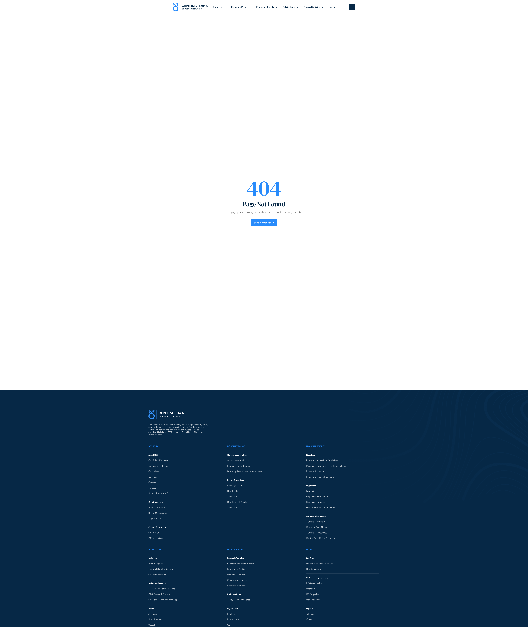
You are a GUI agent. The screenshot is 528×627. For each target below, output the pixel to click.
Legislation (311, 491)
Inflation (231, 613)
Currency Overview (315, 521)
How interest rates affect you (319, 563)
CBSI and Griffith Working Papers (164, 599)
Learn (309, 549)
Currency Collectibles (316, 532)
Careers (152, 482)
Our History (154, 476)
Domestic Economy (236, 585)
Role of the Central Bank (160, 493)
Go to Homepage (262, 222)
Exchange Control (235, 485)
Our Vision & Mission (158, 465)
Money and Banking (236, 569)
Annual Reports (155, 563)
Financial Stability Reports (160, 569)
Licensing (310, 588)
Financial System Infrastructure (321, 476)
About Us (153, 446)
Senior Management (157, 513)
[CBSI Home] (190, 7)
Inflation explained (314, 583)
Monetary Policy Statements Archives (244, 471)
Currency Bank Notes (316, 527)
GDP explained (313, 594)
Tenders (152, 487)
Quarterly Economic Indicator (241, 563)
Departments (154, 518)
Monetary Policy (236, 446)
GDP (229, 624)
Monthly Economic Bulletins (161, 588)
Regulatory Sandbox (315, 502)
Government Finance (237, 580)
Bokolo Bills (232, 491)
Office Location (155, 538)
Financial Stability (315, 446)
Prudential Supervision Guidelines (322, 460)
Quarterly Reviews (157, 574)
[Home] (167, 414)
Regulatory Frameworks (317, 496)
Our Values (153, 471)
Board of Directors (157, 507)
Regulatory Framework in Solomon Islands (326, 465)
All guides (310, 613)
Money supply (313, 599)
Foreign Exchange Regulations (320, 507)
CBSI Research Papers (159, 594)
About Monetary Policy (238, 460)
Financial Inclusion (315, 471)
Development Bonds (237, 502)
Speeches (153, 624)
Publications (155, 549)
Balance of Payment (236, 574)
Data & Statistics (235, 549)
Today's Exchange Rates (238, 599)
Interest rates (233, 619)
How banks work (314, 569)
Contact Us (153, 532)
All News (152, 613)
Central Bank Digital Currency (320, 538)
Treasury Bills (233, 496)
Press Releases (155, 619)
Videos (309, 619)
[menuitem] (220, 7)
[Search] (352, 7)
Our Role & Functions (158, 460)
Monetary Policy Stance (238, 465)
